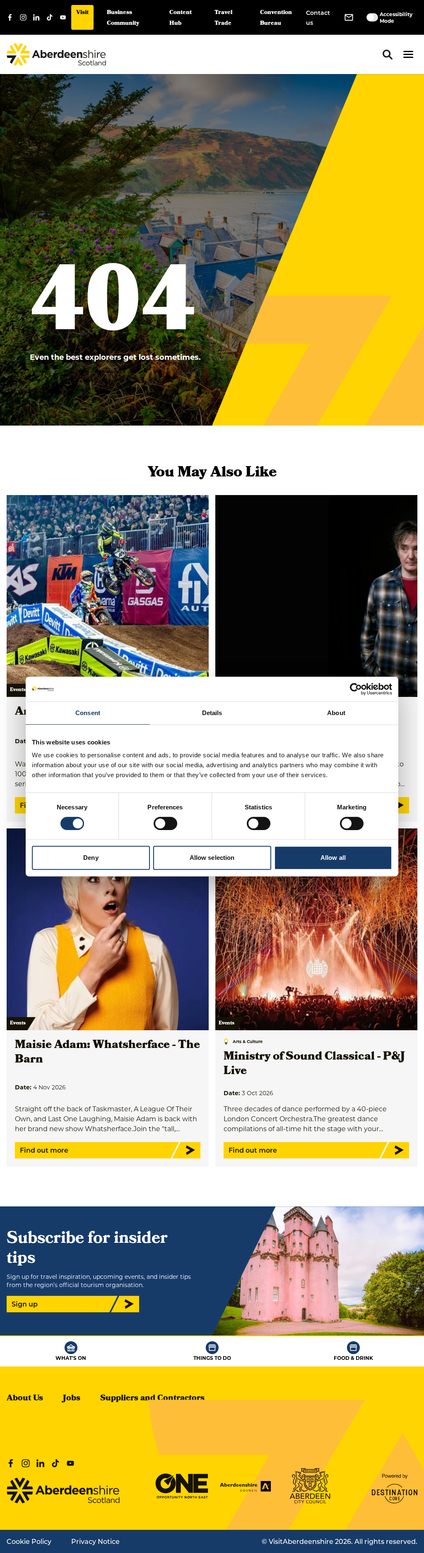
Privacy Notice (95, 1541)
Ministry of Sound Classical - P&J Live (314, 1065)
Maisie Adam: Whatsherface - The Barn (107, 1053)
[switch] (165, 823)
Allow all (333, 857)
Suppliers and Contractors (152, 1399)
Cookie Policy (29, 1541)
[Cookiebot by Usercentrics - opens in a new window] (356, 689)
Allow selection (212, 857)
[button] (408, 54)
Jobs (71, 1399)
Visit (82, 13)
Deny (90, 857)
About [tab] (336, 712)
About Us (25, 1399)
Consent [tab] (87, 712)
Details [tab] (212, 712)
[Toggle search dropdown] (388, 55)
